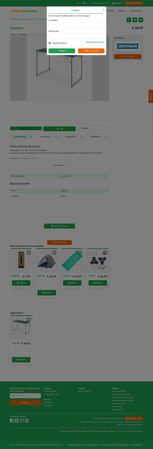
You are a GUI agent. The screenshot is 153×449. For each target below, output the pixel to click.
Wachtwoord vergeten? (95, 42)
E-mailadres (53, 20)
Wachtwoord (54, 31)
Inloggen (61, 51)
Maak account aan (91, 51)
